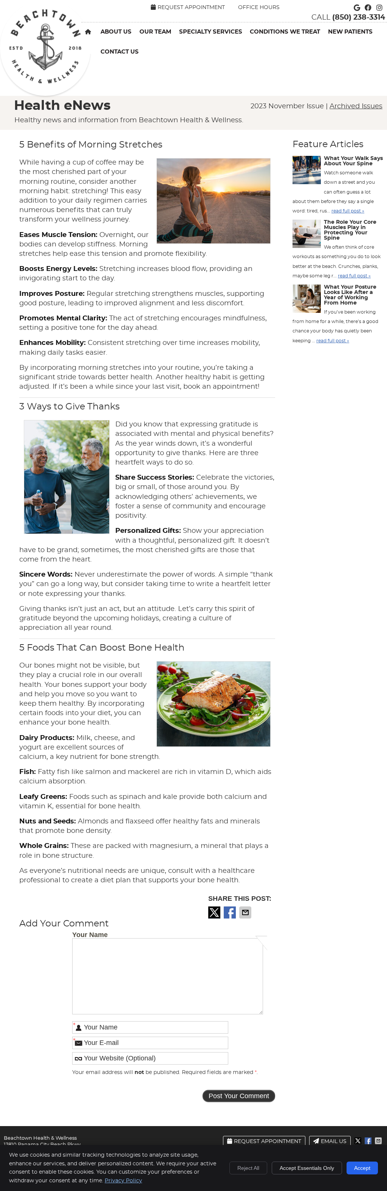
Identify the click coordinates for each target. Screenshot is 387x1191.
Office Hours (259, 7)
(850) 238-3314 (358, 17)
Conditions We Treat (285, 32)
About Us (116, 32)
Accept (362, 1168)
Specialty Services (210, 32)
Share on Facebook (230, 912)
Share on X (215, 912)
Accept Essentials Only (307, 1168)
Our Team (155, 32)
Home (91, 43)
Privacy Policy (123, 1180)
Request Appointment (191, 7)
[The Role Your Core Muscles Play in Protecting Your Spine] (307, 235)
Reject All (248, 1168)
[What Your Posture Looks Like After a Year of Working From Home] (307, 300)
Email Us (334, 1141)
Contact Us (120, 52)
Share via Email (246, 912)
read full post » (347, 211)
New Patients (350, 32)
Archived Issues (356, 106)
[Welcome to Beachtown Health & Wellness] (45, 81)
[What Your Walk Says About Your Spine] (307, 172)
